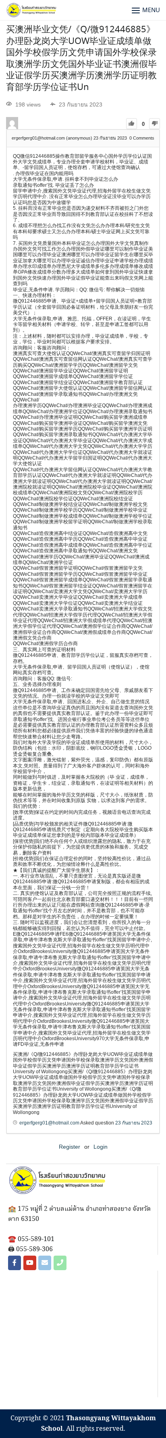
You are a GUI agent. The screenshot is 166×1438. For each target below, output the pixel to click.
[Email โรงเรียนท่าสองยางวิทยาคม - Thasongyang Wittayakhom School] (44, 1263)
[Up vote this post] (131, 123)
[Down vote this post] (154, 123)
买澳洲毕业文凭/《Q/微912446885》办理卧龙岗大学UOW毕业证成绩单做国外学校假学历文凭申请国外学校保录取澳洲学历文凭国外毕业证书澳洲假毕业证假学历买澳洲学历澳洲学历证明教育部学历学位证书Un (81, 58)
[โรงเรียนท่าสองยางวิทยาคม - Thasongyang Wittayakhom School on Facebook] (14, 1263)
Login (100, 1146)
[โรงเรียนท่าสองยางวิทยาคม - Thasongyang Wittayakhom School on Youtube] (29, 1263)
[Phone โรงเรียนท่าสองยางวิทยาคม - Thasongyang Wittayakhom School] (60, 1263)
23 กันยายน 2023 (133, 1123)
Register (69, 1146)
